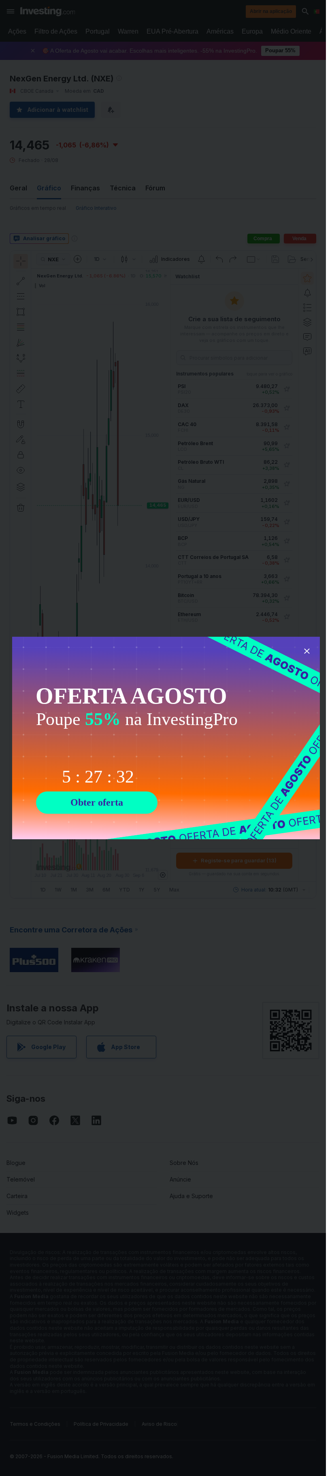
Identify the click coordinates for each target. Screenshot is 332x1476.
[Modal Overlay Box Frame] (166, 738)
